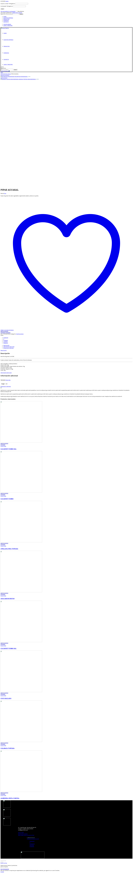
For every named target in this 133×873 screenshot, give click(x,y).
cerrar (7, 1)
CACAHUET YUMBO (7, 499)
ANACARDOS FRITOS (7, 598)
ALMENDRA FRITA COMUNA (10, 798)
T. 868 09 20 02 (31, 837)
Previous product (5, 75)
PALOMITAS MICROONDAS (21, 76)
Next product (4, 78)
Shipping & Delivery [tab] (8, 348)
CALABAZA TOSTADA (7, 748)
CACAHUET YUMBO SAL (8, 449)
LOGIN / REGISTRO (7, 25)
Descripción (4, 350)
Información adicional (6, 372)
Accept (2, 871)
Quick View (3, 446)
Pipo (5, 193)
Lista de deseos (7, 24)
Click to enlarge (4, 186)
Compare (3, 332)
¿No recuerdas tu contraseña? (8, 11)
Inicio (2, 74)
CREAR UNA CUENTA (17, 12)
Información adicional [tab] (8, 346)
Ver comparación (5, 869)
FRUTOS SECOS (7, 74)
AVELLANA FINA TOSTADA (9, 549)
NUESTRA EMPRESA (8, 18)
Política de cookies (23, 833)
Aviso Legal (21, 832)
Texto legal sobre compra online (26, 835)
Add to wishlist (4, 331)
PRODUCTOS (6, 19)
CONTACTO (6, 21)
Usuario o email (8, 3)
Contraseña (7, 6)
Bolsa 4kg (7, 380)
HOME (4, 16)
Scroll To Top (4, 863)
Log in (2, 8)
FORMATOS (6, 20)
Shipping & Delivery (6, 386)
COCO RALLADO (6, 698)
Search (21, 14)
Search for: (3, 14)
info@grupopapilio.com (33, 839)
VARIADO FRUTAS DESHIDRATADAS (27, 79)
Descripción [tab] (6, 345)
